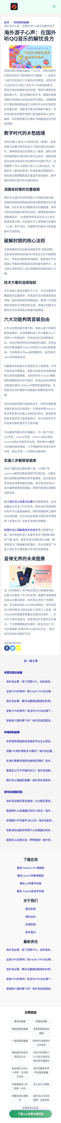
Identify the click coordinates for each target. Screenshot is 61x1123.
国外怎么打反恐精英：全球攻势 (41, 1098)
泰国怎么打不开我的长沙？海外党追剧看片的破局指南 (30, 770)
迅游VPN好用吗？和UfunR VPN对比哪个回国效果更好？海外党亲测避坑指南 (30, 691)
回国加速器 (41, 1021)
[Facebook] (7, 648)
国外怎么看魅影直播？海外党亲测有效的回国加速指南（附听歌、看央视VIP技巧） (30, 780)
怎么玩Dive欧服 (41, 1084)
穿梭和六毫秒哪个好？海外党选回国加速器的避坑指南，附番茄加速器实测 (30, 720)
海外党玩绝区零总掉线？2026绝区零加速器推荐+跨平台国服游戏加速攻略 (30, 801)
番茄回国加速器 (20, 1029)
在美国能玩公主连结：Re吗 (20, 1086)
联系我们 (30, 932)
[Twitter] (12, 648)
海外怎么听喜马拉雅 (21, 501)
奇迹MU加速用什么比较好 (41, 1043)
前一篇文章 (31, 661)
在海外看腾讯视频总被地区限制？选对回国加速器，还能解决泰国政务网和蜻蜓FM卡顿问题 (30, 760)
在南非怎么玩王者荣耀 (31, 1110)
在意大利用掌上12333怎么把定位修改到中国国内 (41, 1056)
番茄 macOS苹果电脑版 (30, 875)
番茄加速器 (20, 1021)
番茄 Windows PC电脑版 (30, 868)
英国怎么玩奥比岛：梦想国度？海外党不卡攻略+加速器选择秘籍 (30, 840)
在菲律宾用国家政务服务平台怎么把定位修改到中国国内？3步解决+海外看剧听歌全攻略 (30, 741)
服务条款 (30, 909)
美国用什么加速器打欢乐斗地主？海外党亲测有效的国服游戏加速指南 (30, 810)
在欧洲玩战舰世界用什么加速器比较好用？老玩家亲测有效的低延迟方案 (30, 830)
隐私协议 (30, 916)
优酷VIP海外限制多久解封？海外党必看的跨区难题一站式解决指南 (30, 751)
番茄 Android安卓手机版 (30, 891)
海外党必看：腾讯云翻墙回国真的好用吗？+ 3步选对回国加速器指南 (30, 701)
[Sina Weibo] (18, 648)
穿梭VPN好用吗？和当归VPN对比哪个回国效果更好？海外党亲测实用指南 (30, 710)
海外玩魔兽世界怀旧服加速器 (41, 1070)
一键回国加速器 (20, 1041)
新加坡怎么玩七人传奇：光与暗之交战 (20, 1072)
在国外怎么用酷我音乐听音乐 (21, 530)
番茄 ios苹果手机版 (30, 883)
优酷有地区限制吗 (20, 1098)
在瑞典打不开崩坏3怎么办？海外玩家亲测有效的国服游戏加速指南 (30, 820)
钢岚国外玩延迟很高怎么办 (20, 1054)
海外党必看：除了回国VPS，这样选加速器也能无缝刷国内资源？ (30, 681)
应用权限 (30, 924)
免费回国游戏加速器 (41, 1031)
